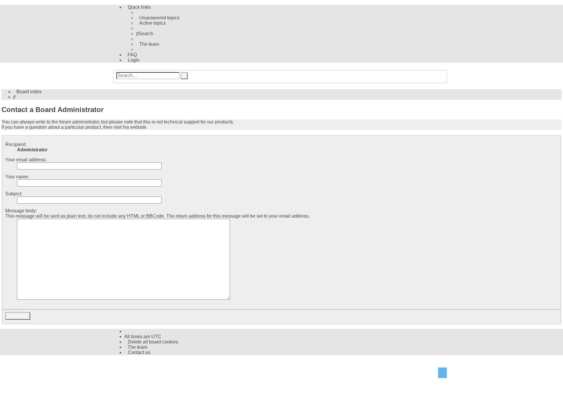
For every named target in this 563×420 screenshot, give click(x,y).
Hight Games (132, 365)
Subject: (13, 193)
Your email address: (26, 159)
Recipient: (15, 144)
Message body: (21, 210)
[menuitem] (157, 17)
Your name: (17, 176)
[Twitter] (442, 373)
